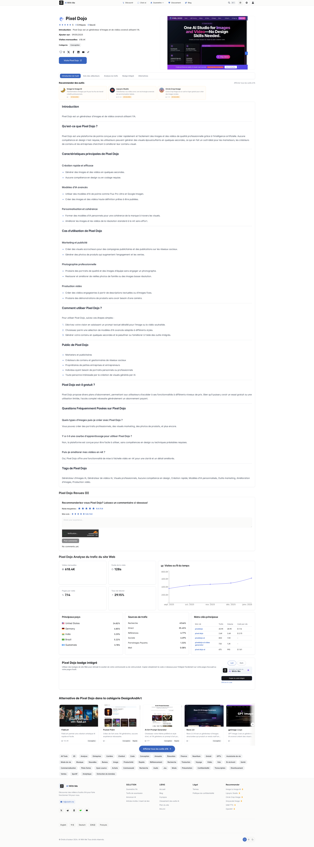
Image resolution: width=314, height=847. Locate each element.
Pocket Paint (109, 730)
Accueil (162, 789)
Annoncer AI (131, 797)
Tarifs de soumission (134, 793)
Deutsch (82, 825)
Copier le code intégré (236, 678)
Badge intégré (128, 76)
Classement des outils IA (169, 801)
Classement (176, 3)
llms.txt (162, 809)
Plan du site (164, 805)
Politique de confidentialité (203, 793)
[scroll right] (253, 724)
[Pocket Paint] (120, 716)
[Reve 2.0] (204, 716)
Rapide (135, 741)
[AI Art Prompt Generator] (162, 716)
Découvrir (129, 3)
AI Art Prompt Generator (156, 730)
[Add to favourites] (61, 52)
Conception (75, 45)
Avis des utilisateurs (91, 76)
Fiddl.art (65, 730)
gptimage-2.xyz (235, 730)
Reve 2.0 (190, 730)
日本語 (92, 825)
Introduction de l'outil (70, 76)
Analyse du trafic (111, 76)
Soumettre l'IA (131, 789)
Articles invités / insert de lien (138, 801)
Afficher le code (226, 682)
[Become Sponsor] (74, 810)
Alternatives (143, 76)
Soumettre (157, 3)
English (63, 825)
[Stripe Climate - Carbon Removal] (80, 810)
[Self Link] (88, 52)
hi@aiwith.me (68, 802)
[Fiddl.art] (78, 716)
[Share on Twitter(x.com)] (68, 52)
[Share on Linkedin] (78, 52)
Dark (241, 663)
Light (232, 663)
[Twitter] (61, 810)
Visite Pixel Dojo (71, 60)
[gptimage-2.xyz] (245, 716)
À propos (163, 797)
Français (103, 825)
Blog (189, 3)
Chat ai (143, 3)
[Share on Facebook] (73, 52)
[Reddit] (67, 810)
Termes (196, 789)
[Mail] (86, 810)
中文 (72, 825)
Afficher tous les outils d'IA (244, 83)
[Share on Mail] (83, 52)
